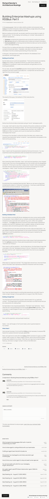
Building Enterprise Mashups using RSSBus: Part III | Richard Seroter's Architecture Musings (24, 381)
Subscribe (43, 5)
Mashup (11, 343)
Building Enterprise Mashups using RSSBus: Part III (13, 369)
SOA (22, 22)
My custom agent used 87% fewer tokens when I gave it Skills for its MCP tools (19, 470)
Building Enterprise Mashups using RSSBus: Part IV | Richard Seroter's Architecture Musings (24, 393)
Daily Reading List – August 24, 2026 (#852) (14, 485)
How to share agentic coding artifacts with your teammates (18, 447)
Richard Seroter (10, 22)
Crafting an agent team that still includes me (14, 451)
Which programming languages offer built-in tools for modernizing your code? (16, 443)
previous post (9, 27)
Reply (8, 388)
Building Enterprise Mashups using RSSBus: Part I (35, 366)
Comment (42, 418)
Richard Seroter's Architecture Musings (11, 4)
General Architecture (17, 22)
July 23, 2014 (9, 380)
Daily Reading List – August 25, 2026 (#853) (14, 482)
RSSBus (4, 29)
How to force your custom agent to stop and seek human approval (20, 460)
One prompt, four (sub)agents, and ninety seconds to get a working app (18, 455)
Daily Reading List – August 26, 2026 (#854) (14, 478)
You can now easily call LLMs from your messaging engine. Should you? (15, 464)
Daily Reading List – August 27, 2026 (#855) (14, 474)
